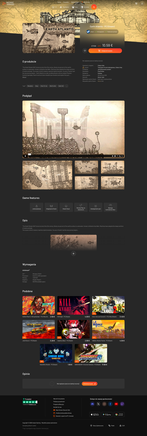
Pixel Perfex (101, 71)
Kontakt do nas (57, 407)
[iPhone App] (94, 414)
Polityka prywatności (59, 401)
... (66, 86)
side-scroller (53, 86)
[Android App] (107, 414)
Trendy (59, 2)
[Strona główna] (8, 3)
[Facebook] (110, 404)
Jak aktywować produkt (104, 69)
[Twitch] (122, 404)
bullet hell (61, 86)
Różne (99, 81)
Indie (102, 77)
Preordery (66, 2)
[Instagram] (104, 404)
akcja (36, 86)
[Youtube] (116, 404)
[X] (98, 404)
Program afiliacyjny (58, 404)
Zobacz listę (101, 65)
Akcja (99, 77)
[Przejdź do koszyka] (136, 3)
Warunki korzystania (58, 398)
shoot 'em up (44, 86)
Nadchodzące (75, 2)
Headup (100, 73)
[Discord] (92, 404)
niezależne (30, 86)
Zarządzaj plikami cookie (29, 425)
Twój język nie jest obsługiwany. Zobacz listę (110, 67)
